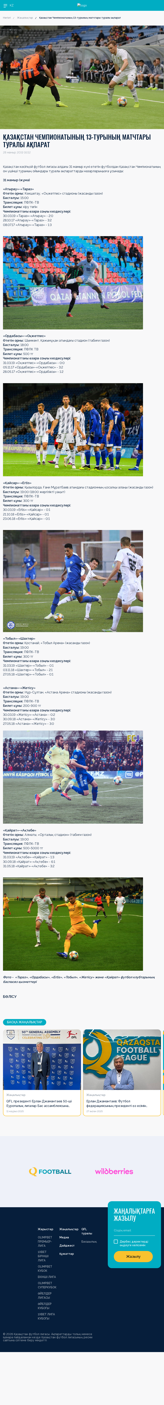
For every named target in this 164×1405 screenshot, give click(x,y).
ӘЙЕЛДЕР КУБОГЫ (45, 1306)
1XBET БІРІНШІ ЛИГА (43, 1256)
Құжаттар (66, 1253)
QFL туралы (86, 1231)
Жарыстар (45, 1229)
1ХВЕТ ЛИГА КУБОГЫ (46, 1316)
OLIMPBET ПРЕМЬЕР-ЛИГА (45, 1241)
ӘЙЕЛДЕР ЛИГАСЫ (45, 1295)
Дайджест (67, 1245)
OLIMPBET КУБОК (45, 1268)
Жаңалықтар (25, 17)
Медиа (64, 1237)
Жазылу (133, 1256)
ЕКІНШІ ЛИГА (47, 1277)
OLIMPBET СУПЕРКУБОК (47, 1285)
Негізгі (7, 17)
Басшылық (89, 1241)
